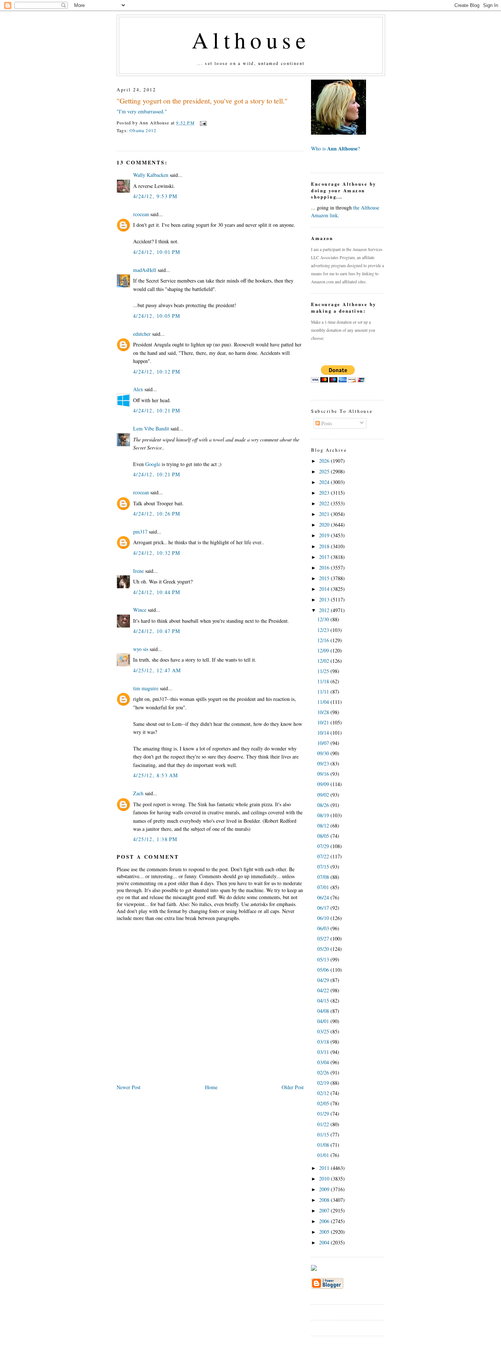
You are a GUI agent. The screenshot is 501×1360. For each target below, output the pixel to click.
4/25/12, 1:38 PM (155, 839)
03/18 (323, 1041)
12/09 (323, 650)
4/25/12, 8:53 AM (155, 775)
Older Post (293, 1087)
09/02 (323, 794)
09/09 (323, 784)
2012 (325, 610)
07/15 (323, 866)
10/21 (323, 722)
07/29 (323, 846)
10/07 (323, 742)
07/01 (323, 887)
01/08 (323, 1144)
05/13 (323, 959)
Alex (138, 389)
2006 (325, 1221)
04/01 (323, 1021)
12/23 (323, 629)
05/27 (323, 938)
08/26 (323, 804)
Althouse (251, 40)
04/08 (323, 1010)
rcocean (141, 214)
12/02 (323, 660)
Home (211, 1087)
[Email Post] (202, 123)
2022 (325, 503)
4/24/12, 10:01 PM (156, 251)
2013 (325, 599)
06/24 (323, 897)
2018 (325, 546)
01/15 (323, 1134)
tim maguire (145, 688)
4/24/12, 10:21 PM (156, 410)
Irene (138, 570)
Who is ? (335, 148)
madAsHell (144, 269)
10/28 (323, 712)
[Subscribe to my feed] (314, 1268)
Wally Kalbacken (150, 174)
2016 (325, 567)
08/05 (323, 835)
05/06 (323, 969)
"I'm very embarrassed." (142, 111)
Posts (326, 423)
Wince (139, 609)
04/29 (323, 980)
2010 (325, 1178)
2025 (325, 471)
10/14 (323, 732)
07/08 (323, 876)
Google (152, 464)
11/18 (323, 681)
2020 (325, 524)
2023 (325, 492)
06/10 (323, 917)
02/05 (323, 1103)
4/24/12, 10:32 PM (156, 552)
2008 (325, 1199)
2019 (325, 535)
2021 (325, 513)
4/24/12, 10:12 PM (156, 371)
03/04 (323, 1062)
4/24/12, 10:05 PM (156, 315)
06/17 (323, 907)
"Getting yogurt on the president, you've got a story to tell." (202, 101)
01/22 (323, 1124)
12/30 (323, 619)
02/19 (323, 1082)
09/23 (323, 763)
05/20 (323, 948)
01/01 (323, 1155)
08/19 (323, 815)
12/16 (323, 640)
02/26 (323, 1072)
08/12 (323, 825)
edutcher (142, 333)
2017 (325, 556)
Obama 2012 (142, 130)
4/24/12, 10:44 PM (156, 592)
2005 (325, 1231)
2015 (325, 578)
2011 (325, 1167)
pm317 (140, 531)
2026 (325, 460)
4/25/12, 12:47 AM (157, 670)
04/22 (323, 990)
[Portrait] (338, 132)
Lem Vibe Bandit (151, 428)
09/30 (323, 753)
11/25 (323, 671)
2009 (325, 1189)
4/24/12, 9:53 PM (155, 196)
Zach (138, 793)
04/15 (323, 1000)
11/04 (323, 701)
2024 (325, 482)
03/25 (323, 1031)
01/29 (323, 1113)
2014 (325, 588)
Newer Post (128, 1087)
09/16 (323, 773)
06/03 (323, 928)
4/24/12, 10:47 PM (156, 631)
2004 (325, 1242)
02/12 (323, 1093)
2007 (325, 1210)
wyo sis (140, 649)
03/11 (323, 1051)
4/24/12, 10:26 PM (156, 513)
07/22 (323, 856)
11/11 (323, 691)
